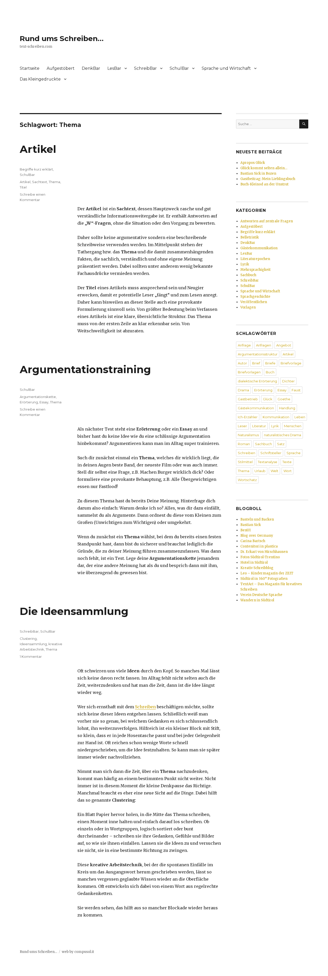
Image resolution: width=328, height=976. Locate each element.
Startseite (29, 68)
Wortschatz (247, 480)
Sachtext (39, 182)
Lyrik (244, 264)
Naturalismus (248, 435)
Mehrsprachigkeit (255, 269)
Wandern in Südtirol (257, 600)
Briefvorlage (291, 363)
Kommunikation (276, 417)
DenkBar (91, 68)
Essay (43, 402)
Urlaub (259, 471)
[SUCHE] (303, 123)
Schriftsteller (270, 453)
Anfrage (244, 345)
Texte (287, 462)
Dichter (288, 381)
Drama (243, 390)
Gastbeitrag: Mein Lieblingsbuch (267, 179)
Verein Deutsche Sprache (261, 595)
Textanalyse (267, 462)
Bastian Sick (250, 525)
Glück (267, 399)
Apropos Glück (252, 163)
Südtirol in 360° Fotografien (264, 578)
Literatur (259, 426)
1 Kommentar (31, 656)
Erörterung (29, 402)
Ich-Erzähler (248, 417)
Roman (244, 444)
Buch (270, 372)
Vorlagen (248, 307)
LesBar (114, 68)
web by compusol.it (78, 952)
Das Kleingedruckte (40, 79)
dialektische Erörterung (257, 381)
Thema (54, 182)
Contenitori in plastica (259, 546)
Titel (23, 187)
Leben (299, 417)
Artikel (38, 149)
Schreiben (145, 706)
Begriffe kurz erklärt (36, 169)
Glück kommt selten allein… (263, 168)
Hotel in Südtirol (254, 562)
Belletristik (249, 237)
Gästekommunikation (259, 248)
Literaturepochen (255, 259)
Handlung (287, 408)
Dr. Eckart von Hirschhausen (264, 552)
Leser (242, 426)
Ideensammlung (33, 644)
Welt (274, 471)
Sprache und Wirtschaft (226, 68)
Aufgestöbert (61, 68)
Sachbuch (248, 275)
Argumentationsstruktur (258, 354)
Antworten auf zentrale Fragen (266, 221)
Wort (287, 471)
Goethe (284, 399)
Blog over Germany (256, 535)
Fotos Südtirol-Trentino (260, 557)
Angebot (283, 345)
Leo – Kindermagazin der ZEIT (266, 573)
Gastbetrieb (248, 399)
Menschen (292, 426)
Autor (242, 363)
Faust (296, 390)
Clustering (28, 638)
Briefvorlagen (249, 372)
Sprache (293, 453)
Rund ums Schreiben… (62, 38)
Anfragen (263, 345)
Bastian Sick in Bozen (258, 173)
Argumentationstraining (85, 369)
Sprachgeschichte (255, 296)
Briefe (270, 363)
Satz (280, 444)
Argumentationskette (38, 397)
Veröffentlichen (253, 302)
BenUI (245, 530)
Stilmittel (245, 462)
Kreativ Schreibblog (256, 568)
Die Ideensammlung (74, 611)
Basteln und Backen (257, 519)
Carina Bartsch (252, 541)
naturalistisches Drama (282, 435)
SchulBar (179, 68)
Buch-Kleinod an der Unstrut (264, 184)
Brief (256, 363)
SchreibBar (145, 68)
